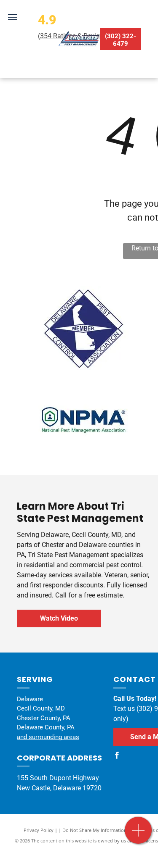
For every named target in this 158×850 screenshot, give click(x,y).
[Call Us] (138, 834)
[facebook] (116, 756)
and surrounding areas (48, 737)
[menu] (12, 17)
